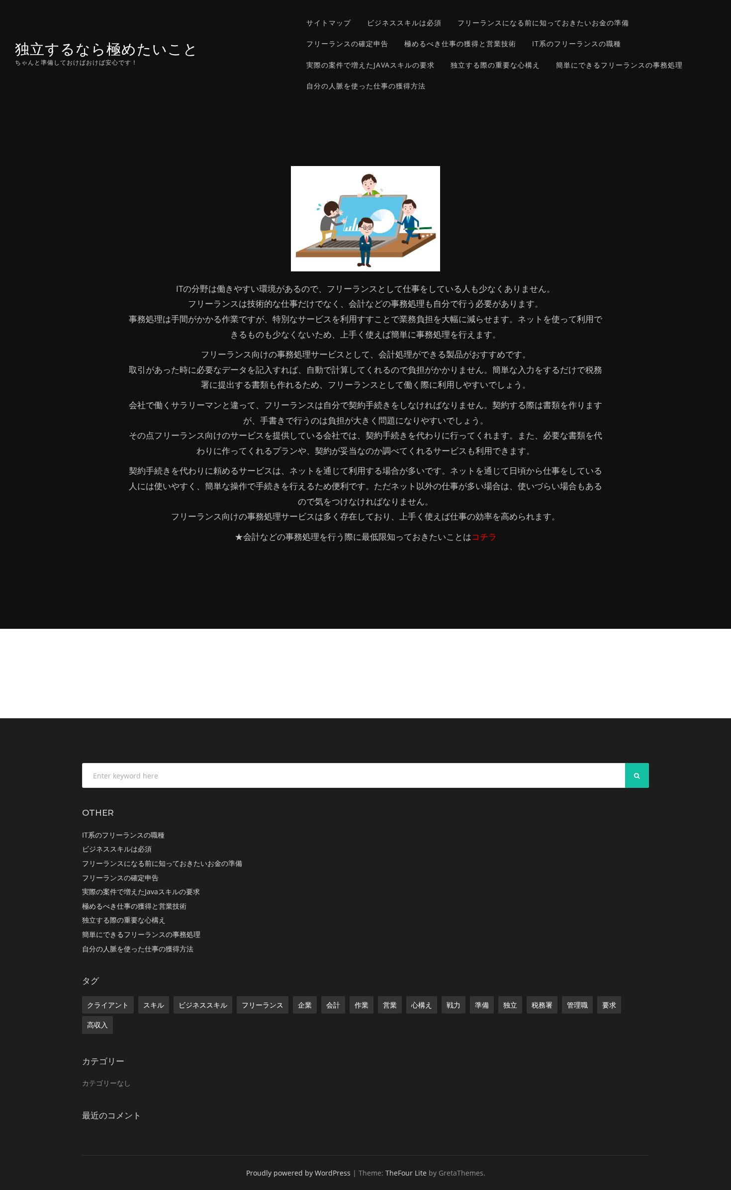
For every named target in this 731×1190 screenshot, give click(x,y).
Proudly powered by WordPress (298, 1173)
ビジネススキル (203, 1005)
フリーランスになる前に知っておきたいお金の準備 (543, 22)
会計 (333, 1005)
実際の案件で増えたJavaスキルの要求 (370, 65)
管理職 (577, 1005)
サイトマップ (328, 22)
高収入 (97, 1024)
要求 (609, 1005)
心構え (421, 1005)
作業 (361, 1005)
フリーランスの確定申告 (347, 43)
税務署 (542, 1005)
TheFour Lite (406, 1173)
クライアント (108, 1005)
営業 (390, 1005)
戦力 (453, 1005)
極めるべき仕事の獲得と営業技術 (460, 43)
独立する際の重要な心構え (495, 65)
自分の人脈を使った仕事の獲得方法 (366, 85)
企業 (305, 1005)
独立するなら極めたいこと (106, 49)
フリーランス (262, 1005)
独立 (510, 1005)
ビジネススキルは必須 (404, 22)
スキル (153, 1005)
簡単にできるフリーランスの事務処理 (619, 65)
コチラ (484, 536)
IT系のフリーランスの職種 (576, 43)
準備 (482, 1005)
